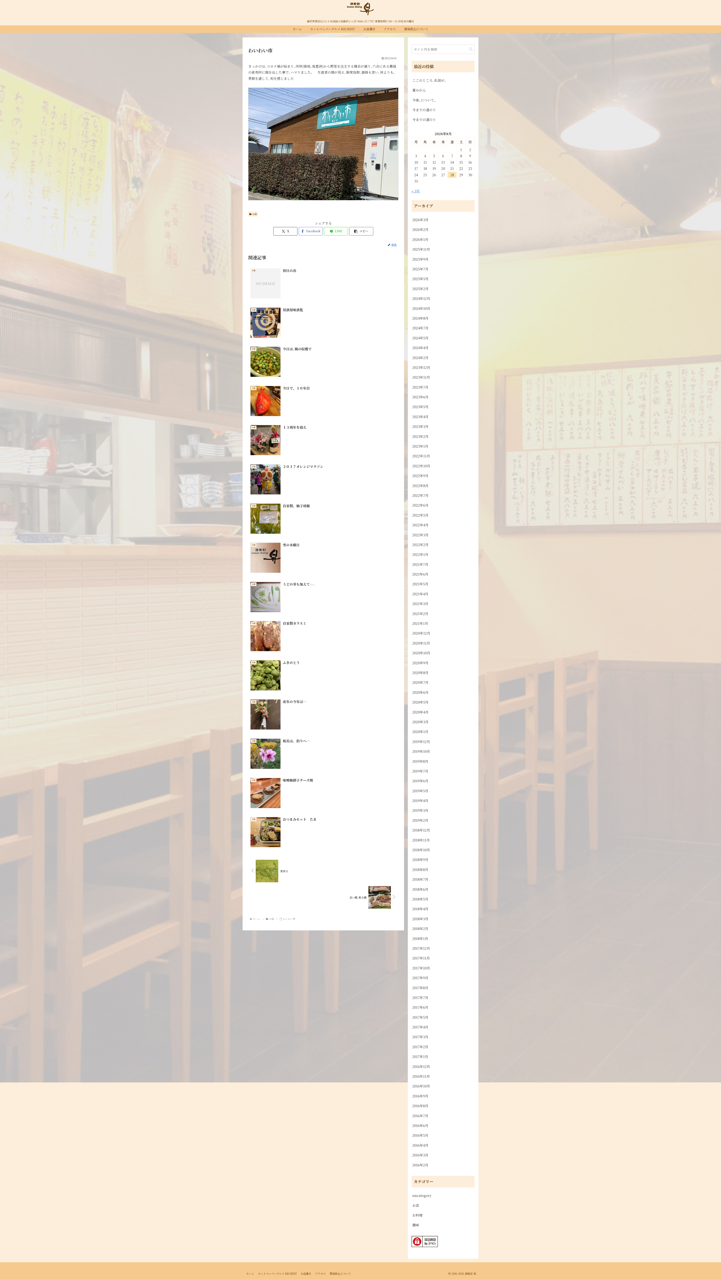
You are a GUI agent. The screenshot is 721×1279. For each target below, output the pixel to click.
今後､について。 (425, 100)
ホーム (250, 1273)
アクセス (320, 1273)
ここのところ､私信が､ (429, 80)
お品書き (306, 1273)
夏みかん (419, 90)
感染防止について (340, 1273)
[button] (361, 231)
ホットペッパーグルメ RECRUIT (277, 1273)
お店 (254, 214)
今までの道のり (424, 109)
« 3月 (416, 190)
